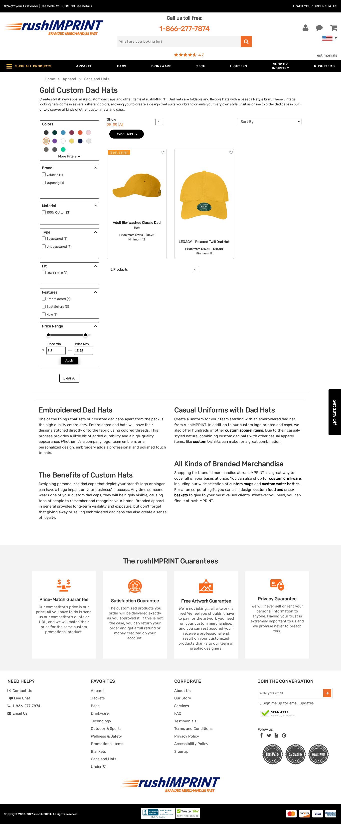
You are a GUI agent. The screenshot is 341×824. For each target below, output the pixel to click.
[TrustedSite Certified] (278, 713)
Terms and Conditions (193, 728)
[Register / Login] (306, 28)
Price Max (82, 344)
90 (115, 124)
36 (109, 124)
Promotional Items (107, 744)
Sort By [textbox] (247, 121)
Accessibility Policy (191, 744)
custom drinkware (285, 478)
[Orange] (80, 132)
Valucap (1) (54, 175)
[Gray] (46, 149)
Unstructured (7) (58, 246)
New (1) (51, 314)
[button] (335, 412)
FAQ (177, 713)
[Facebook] (261, 736)
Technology (101, 721)
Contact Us (21, 690)
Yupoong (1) (55, 183)
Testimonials (326, 55)
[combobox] (269, 121)
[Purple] (55, 141)
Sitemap (181, 751)
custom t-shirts (207, 441)
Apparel (97, 690)
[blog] (276, 736)
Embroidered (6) (58, 299)
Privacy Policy (186, 736)
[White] (63, 141)
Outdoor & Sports (106, 728)
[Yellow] (72, 141)
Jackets (98, 698)
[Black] (46, 132)
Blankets (98, 751)
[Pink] (89, 132)
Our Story (182, 698)
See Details (84, 6)
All (121, 124)
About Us (182, 690)
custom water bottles (281, 484)
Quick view (137, 181)
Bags (95, 706)
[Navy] (80, 141)
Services (181, 706)
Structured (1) (56, 238)
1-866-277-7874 (185, 28)
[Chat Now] (319, 28)
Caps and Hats (103, 759)
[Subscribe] (327, 693)
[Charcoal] (55, 149)
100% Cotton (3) (58, 212)
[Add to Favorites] (163, 152)
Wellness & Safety (106, 736)
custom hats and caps (106, 109)
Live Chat (21, 698)
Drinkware (100, 713)
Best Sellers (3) (57, 306)
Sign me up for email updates (288, 703)
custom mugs (241, 484)
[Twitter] (269, 736)
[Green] (55, 132)
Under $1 (98, 766)
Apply (69, 360)
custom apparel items (244, 430)
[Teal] (63, 149)
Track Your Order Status (315, 6)
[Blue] (63, 132)
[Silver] (89, 141)
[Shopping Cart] (333, 28)
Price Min (54, 344)
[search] (246, 41)
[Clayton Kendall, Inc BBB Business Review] (158, 818)
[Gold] (46, 141)
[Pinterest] (284, 736)
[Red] (72, 132)
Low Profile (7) (56, 273)
